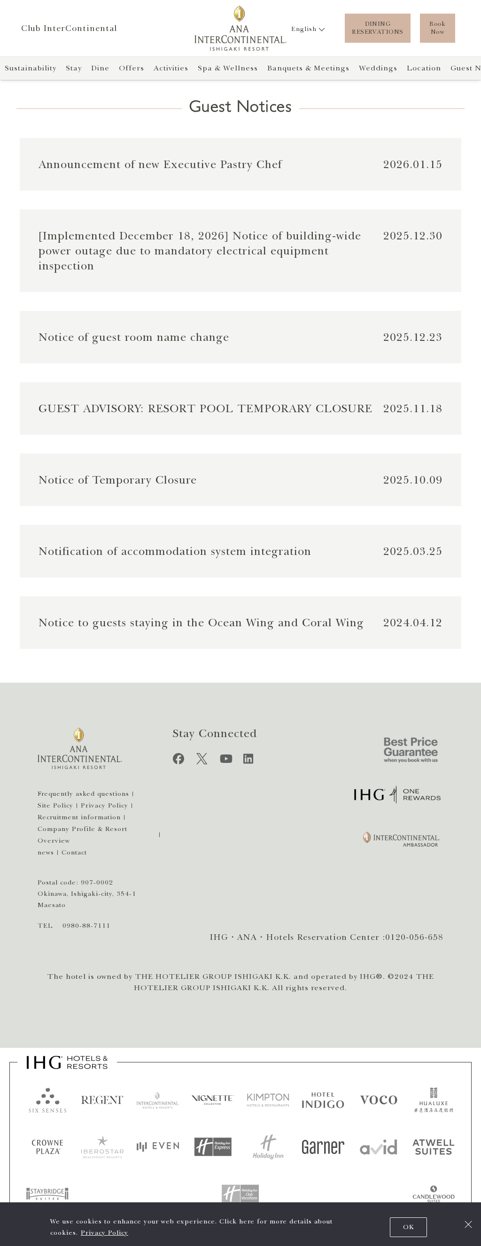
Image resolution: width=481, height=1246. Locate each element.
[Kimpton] (268, 1100)
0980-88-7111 (86, 926)
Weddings (378, 68)
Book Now (437, 28)
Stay (74, 68)
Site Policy (55, 805)
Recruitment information (79, 817)
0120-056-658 (414, 937)
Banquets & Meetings (308, 68)
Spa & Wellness (228, 68)
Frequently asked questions (83, 794)
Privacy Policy (104, 1233)
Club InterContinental (69, 28)
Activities (171, 68)
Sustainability (30, 68)
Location (424, 68)
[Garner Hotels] (323, 1147)
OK (408, 1227)
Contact (74, 852)
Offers (131, 68)
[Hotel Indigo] (323, 1100)
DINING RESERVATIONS (377, 28)
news (46, 852)
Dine (100, 68)
